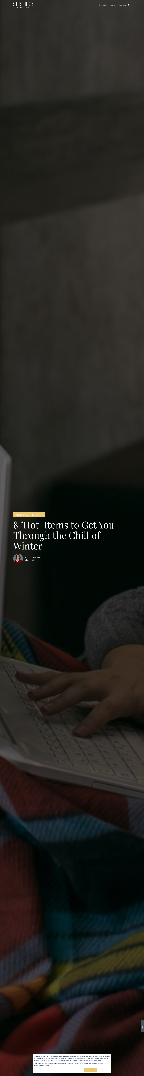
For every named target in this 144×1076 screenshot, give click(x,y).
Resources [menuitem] (113, 5)
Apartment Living (23, 515)
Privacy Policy (97, 1060)
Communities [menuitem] (103, 5)
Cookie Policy (87, 1060)
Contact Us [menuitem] (122, 5)
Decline (104, 1069)
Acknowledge (90, 1069)
